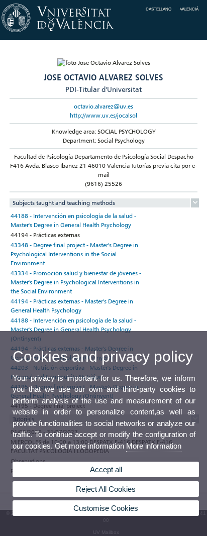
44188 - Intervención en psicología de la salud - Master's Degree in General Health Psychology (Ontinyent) (73, 329)
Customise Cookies (105, 508)
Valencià (189, 9)
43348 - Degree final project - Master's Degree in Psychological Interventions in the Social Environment (74, 254)
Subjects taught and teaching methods (64, 202)
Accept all (106, 469)
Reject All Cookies (106, 489)
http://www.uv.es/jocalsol (103, 115)
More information (153, 446)
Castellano (158, 9)
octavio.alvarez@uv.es (103, 106)
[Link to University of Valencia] (103, 33)
